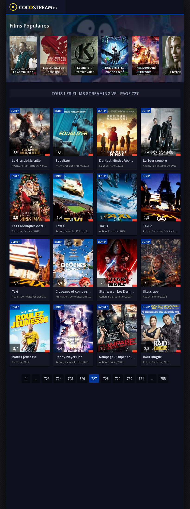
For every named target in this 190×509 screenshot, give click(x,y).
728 (106, 378)
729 (117, 378)
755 (163, 378)
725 (70, 378)
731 (141, 378)
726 (82, 378)
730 (129, 378)
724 (58, 378)
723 (47, 378)
